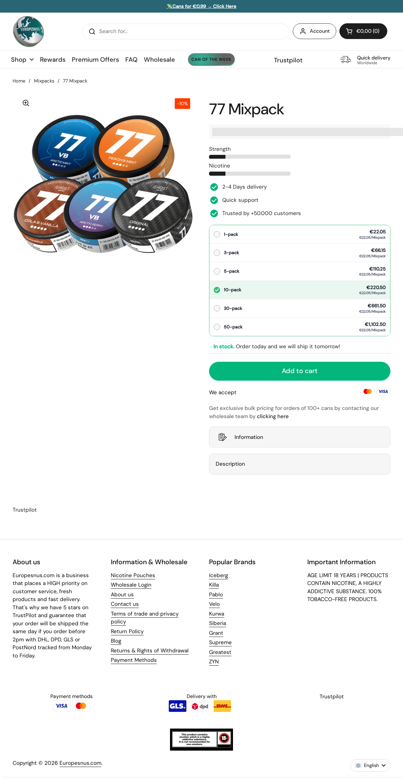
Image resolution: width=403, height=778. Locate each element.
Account (320, 31)
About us (122, 594)
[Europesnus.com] (28, 31)
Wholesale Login (131, 584)
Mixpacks (44, 81)
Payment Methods (134, 659)
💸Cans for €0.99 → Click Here (201, 6)
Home (19, 81)
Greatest (220, 652)
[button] (363, 31)
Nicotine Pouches (133, 575)
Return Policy (127, 631)
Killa (214, 584)
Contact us (125, 603)
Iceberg (218, 575)
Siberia (217, 623)
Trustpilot (288, 60)
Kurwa (216, 613)
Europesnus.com (80, 762)
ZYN (214, 661)
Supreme (220, 642)
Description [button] (230, 463)
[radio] (299, 234)
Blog (116, 640)
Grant (216, 632)
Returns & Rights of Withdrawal (150, 650)
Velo (214, 603)
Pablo (216, 594)
